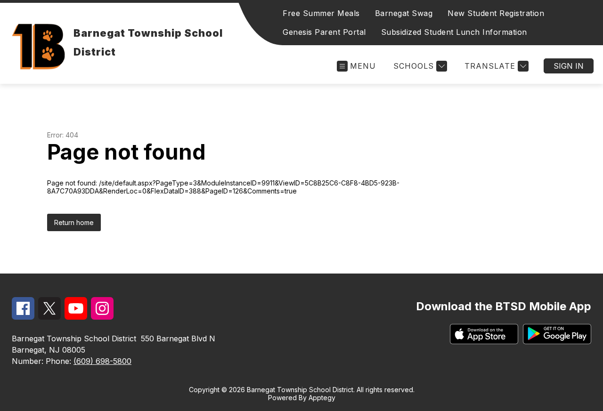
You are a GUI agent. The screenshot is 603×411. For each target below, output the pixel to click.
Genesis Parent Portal (324, 32)
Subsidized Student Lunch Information (454, 32)
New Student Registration (496, 13)
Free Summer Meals (321, 13)
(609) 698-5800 (102, 361)
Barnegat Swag (404, 13)
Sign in (569, 66)
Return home (74, 222)
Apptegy (322, 398)
